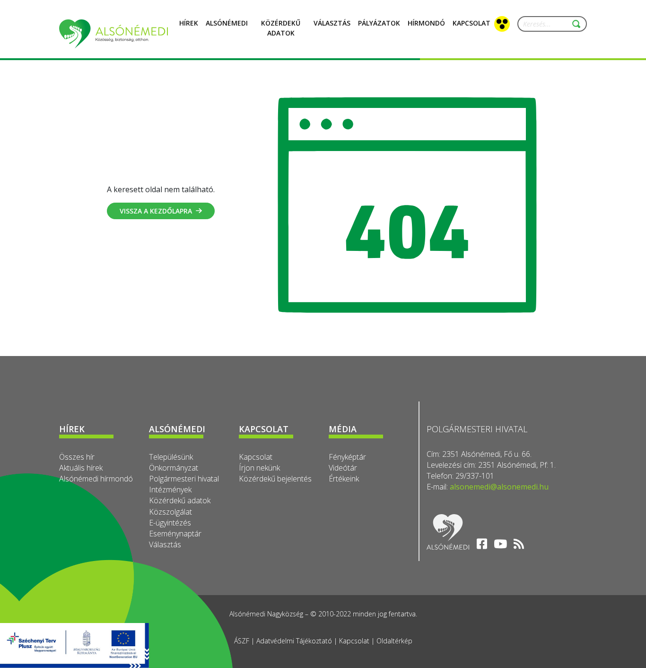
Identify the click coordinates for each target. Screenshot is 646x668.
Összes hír (77, 457)
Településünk (171, 457)
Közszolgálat (170, 512)
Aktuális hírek (81, 468)
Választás (332, 22)
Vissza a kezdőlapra (156, 210)
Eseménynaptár (175, 533)
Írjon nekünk (259, 468)
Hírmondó (426, 22)
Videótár (343, 468)
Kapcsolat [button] (471, 22)
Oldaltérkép (394, 640)
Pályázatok (379, 22)
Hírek (188, 22)
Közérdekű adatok (179, 500)
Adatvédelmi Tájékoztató (294, 640)
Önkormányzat (173, 468)
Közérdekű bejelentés (275, 478)
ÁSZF (241, 640)
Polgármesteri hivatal (184, 478)
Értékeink (344, 478)
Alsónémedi (227, 22)
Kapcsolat (255, 457)
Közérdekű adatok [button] (280, 27)
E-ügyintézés (170, 522)
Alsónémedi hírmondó (96, 478)
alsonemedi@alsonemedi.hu (499, 486)
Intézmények (170, 489)
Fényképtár (347, 457)
